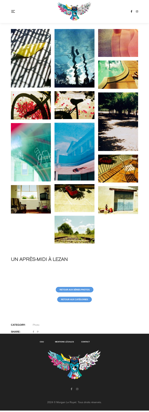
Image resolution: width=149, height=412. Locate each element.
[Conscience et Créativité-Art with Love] (74, 11)
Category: (18, 324)
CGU (42, 342)
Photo (36, 324)
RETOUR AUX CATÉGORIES (74, 299)
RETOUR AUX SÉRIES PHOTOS (75, 290)
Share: (16, 331)
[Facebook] (71, 389)
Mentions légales (64, 342)
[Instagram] (77, 389)
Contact (85, 342)
